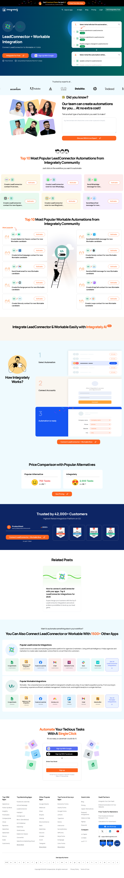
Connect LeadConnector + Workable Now (76, 442)
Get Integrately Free (113, 9)
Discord (41, 833)
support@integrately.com (109, 836)
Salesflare (5, 829)
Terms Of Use (85, 869)
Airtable (41, 836)
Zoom (41, 840)
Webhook (42, 807)
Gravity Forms (62, 807)
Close (4, 822)
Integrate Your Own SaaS (106, 801)
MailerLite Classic (22, 834)
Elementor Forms (63, 804)
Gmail (41, 811)
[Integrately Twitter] (102, 831)
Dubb (4, 840)
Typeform (61, 818)
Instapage (61, 840)
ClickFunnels (21, 830)
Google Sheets (44, 804)
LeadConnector (22, 809)
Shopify (41, 815)
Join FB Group (111, 826)
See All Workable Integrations (112, 700)
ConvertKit (20, 837)
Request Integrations (85, 813)
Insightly (5, 811)
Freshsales (5, 815)
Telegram (42, 843)
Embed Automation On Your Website (107, 806)
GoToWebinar (21, 823)
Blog (86, 10)
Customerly (6, 843)
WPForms (61, 833)
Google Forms (62, 811)
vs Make (83, 838)
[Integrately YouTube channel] (118, 831)
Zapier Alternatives (87, 809)
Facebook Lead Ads (23, 802)
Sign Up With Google (46, 56)
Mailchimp (20, 827)
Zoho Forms (61, 843)
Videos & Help (85, 818)
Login (101, 10)
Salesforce (5, 804)
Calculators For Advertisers (107, 821)
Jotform (60, 815)
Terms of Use (64, 776)
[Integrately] (10, 10)
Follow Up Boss (7, 807)
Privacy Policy (75, 869)
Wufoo (60, 822)
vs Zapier (84, 834)
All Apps (79, 10)
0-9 (6, 862)
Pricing (93, 10)
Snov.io (4, 836)
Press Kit (84, 825)
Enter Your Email (51, 761)
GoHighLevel (21, 816)
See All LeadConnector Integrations (112, 663)
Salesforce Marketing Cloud (26, 841)
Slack (40, 825)
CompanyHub (6, 818)
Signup (83, 822)
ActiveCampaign (22, 805)
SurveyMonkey (62, 829)
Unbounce (61, 825)
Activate (45, 183)
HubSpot (19, 812)
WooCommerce (44, 822)
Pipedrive (5, 825)
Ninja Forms (61, 836)
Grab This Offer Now (76, 3)
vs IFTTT (84, 841)
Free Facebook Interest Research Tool (106, 817)
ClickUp (41, 818)
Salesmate (5, 833)
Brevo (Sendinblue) (23, 819)
